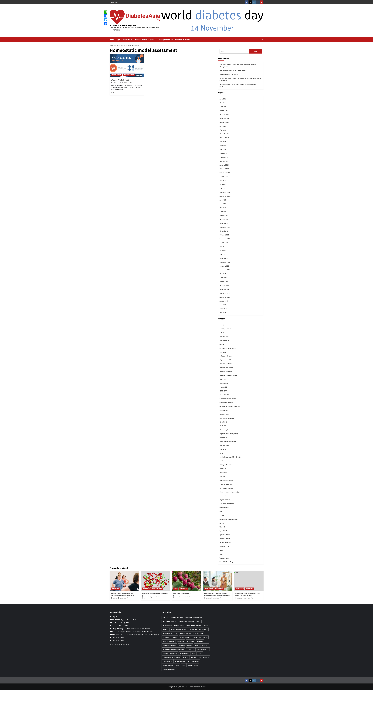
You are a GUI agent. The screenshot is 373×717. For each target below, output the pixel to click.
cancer (222, 344)
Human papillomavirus (227, 430)
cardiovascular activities (228, 348)
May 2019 (223, 312)
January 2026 (224, 118)
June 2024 (223, 145)
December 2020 (225, 262)
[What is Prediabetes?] (127, 65)
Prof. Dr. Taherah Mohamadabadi (152, 596)
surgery (222, 523)
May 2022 (223, 208)
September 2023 (225, 173)
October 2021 (224, 235)
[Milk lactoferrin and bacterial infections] (155, 581)
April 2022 (223, 211)
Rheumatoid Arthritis (227, 503)
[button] (262, 39)
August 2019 (224, 301)
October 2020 (224, 266)
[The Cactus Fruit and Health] (186, 581)
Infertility (223, 449)
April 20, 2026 (216, 598)
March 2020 (224, 281)
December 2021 (225, 227)
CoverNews (193, 687)
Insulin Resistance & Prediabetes (230, 457)
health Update (224, 414)
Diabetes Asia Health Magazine (123, 25)
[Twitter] (106, 20)
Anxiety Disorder (225, 329)
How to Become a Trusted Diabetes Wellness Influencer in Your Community (240, 79)
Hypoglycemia (224, 445)
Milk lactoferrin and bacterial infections (233, 70)
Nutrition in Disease (182, 39)
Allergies (222, 325)
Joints (222, 461)
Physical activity (225, 500)
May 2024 (223, 149)
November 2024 (225, 134)
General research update (228, 399)
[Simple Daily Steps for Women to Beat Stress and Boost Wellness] (249, 581)
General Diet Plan (225, 395)
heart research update (227, 418)
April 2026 (223, 107)
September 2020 (225, 270)
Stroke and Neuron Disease (228, 519)
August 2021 (224, 243)
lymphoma (223, 468)
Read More (114, 93)
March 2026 (224, 110)
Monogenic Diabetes (226, 484)
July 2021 (223, 246)
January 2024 (224, 165)
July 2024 (223, 142)
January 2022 (224, 223)
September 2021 (225, 239)
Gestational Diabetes (129, 74)
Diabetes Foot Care (226, 364)
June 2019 (223, 309)
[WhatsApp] (106, 12)
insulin (222, 453)
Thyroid (222, 527)
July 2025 (223, 126)
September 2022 (225, 196)
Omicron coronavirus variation (230, 492)
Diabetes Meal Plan (116, 74)
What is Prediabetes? (120, 80)
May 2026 (223, 103)
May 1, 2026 (196, 596)
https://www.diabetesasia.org (119, 644)
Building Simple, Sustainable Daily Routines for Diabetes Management (238, 66)
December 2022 (225, 192)
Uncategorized (224, 546)
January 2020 (224, 289)
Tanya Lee (115, 598)
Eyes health (223, 387)
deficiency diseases (226, 356)
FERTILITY (223, 391)
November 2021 (225, 231)
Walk (221, 554)
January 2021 (224, 258)
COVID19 (223, 352)
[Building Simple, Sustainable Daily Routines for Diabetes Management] (124, 581)
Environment (224, 383)
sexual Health (224, 507)
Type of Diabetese (123, 39)
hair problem (224, 410)
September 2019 (225, 297)
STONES (222, 515)
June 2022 (223, 204)
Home (112, 39)
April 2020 (223, 278)
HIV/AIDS (223, 426)
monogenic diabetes (226, 480)
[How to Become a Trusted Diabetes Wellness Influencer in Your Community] (217, 581)
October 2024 (224, 138)
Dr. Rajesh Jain (116, 83)
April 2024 (223, 153)
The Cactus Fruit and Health (229, 74)
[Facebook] (106, 16)
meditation (223, 472)
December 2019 (225, 293)
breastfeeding (224, 340)
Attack (222, 332)
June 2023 (223, 184)
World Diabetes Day (226, 562)
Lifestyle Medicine (166, 39)
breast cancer (224, 336)
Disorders (223, 379)
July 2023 (223, 180)
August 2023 (224, 176)
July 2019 (223, 305)
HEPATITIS (223, 422)
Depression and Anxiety (227, 360)
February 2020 (224, 285)
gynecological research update (230, 406)
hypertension (224, 437)
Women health (224, 558)
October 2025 (224, 122)
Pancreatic (223, 496)
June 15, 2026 (147, 598)
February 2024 (224, 161)
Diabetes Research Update (144, 39)
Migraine (222, 476)
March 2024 (224, 157)
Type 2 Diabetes (225, 538)
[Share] (106, 24)
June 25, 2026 (123, 598)
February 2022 (224, 219)
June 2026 (223, 99)
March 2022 (224, 215)
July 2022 (223, 200)
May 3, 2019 (125, 83)
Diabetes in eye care (226, 367)
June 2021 (223, 250)
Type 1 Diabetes (225, 531)
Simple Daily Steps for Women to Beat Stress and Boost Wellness (238, 86)
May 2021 (223, 254)
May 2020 (223, 274)
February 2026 (224, 114)
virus (221, 550)
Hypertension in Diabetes (228, 441)
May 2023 (223, 188)
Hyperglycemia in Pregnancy (229, 434)
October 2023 (224, 169)
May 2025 (223, 130)
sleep (221, 511)
